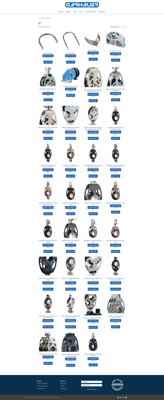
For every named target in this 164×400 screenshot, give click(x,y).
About (68, 12)
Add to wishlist (48, 55)
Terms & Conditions (42, 386)
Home (61, 12)
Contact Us (64, 388)
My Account (90, 12)
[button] (91, 389)
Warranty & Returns (42, 383)
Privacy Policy (41, 388)
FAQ (75, 12)
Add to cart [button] (48, 62)
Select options (70, 138)
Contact (101, 12)
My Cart (63, 386)
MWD (58, 397)
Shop (81, 12)
